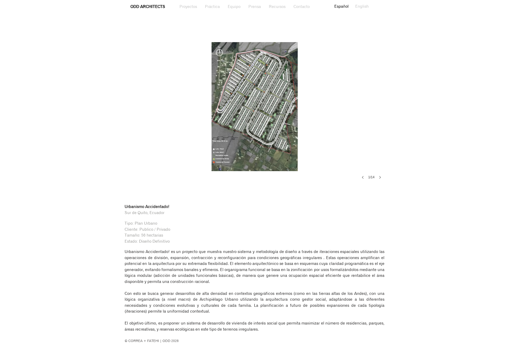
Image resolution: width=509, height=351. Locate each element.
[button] (254, 116)
